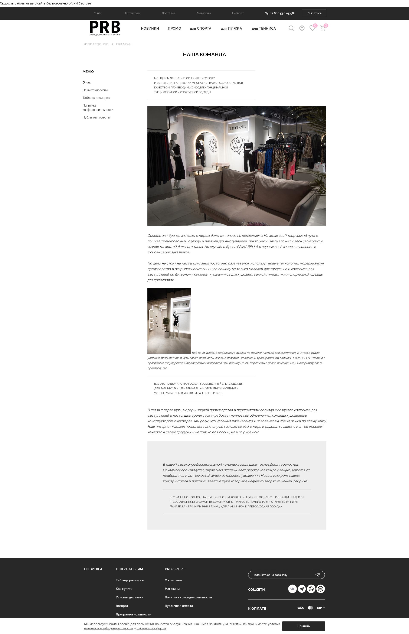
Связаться (314, 13)
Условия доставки (129, 597)
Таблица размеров (96, 98)
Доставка (168, 13)
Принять (303, 626)
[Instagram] (302, 589)
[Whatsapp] (311, 589)
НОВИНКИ (150, 28)
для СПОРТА (200, 28)
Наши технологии (95, 90)
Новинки (93, 569)
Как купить (124, 589)
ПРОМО (174, 28)
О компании (174, 580)
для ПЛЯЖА (231, 28)
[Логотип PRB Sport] (105, 35)
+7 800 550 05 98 (282, 13)
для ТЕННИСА (264, 28)
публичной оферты (151, 628)
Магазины (204, 13)
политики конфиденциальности (108, 628)
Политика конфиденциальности (98, 107)
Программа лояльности (133, 614)
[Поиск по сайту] (291, 28)
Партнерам (132, 13)
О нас (98, 13)
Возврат (238, 13)
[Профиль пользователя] (302, 28)
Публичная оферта (96, 117)
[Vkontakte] (292, 589)
